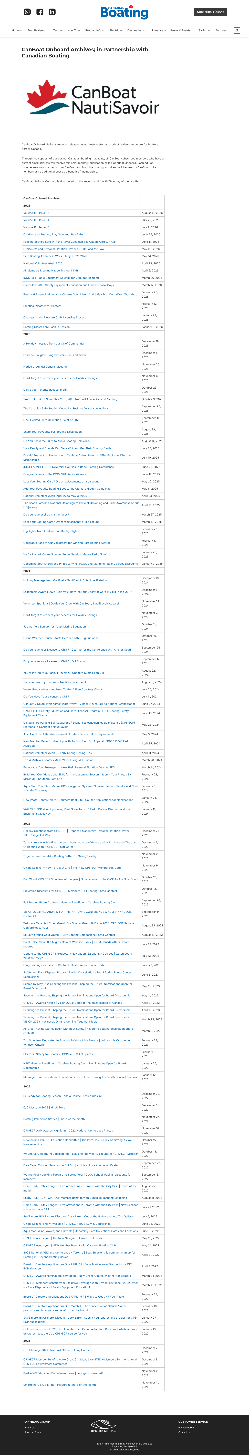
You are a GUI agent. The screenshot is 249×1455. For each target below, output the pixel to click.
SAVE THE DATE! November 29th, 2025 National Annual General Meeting (70, 399)
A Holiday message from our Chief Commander (53, 343)
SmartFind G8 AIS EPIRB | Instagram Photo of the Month (59, 1384)
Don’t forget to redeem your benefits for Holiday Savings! (60, 378)
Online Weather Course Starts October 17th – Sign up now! (60, 638)
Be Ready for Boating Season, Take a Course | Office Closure (62, 1096)
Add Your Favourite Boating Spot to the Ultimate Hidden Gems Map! (67, 488)
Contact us (184, 1432)
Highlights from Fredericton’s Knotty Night (50, 531)
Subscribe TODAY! (210, 12)
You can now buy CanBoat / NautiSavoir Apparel (54, 682)
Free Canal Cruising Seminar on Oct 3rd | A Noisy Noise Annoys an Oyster (71, 1165)
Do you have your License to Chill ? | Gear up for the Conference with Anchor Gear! (77, 649)
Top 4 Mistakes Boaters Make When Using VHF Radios (58, 760)
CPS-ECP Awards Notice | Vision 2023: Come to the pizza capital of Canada (72, 1002)
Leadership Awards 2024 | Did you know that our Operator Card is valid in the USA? (77, 591)
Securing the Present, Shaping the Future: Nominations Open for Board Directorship (76, 995)
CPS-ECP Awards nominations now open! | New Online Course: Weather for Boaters (77, 1275)
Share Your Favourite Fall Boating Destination (52, 431)
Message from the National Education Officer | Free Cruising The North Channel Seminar (80, 1077)
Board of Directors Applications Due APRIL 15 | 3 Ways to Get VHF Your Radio (73, 1296)
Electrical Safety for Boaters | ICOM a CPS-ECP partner (59, 1054)
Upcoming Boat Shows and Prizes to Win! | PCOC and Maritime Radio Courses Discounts (80, 563)
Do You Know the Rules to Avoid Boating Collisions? (56, 441)
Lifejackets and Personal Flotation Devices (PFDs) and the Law (63, 249)
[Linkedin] (52, 11)
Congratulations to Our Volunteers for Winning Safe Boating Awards (66, 542)
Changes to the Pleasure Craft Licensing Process (54, 317)
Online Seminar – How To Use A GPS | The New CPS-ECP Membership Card (72, 867)
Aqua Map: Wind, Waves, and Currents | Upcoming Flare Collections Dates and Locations (80, 1231)
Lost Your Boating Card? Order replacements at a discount (61, 481)
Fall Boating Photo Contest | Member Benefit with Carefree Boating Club (70, 902)
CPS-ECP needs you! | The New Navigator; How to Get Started (64, 1238)
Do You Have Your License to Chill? (46, 696)
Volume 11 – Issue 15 (36, 213)
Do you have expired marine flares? (46, 514)
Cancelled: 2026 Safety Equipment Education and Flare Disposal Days (68, 285)
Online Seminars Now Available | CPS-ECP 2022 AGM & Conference (66, 1223)
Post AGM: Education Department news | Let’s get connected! (63, 1373)
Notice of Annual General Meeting (45, 366)
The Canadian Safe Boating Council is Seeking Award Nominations (66, 408)
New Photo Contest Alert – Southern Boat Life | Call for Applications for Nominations (78, 800)
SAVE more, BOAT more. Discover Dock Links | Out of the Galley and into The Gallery (78, 1216)
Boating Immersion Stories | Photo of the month (54, 1119)
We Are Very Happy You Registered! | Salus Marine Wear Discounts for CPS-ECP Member (80, 1153)
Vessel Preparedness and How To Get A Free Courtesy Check (62, 689)
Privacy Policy (186, 1427)
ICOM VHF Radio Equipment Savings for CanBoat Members (61, 277)
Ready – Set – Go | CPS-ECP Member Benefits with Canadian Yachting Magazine (75, 1197)
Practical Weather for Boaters (42, 306)
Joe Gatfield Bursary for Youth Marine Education (54, 626)
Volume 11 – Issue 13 (36, 227)
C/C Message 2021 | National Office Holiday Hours (56, 1350)
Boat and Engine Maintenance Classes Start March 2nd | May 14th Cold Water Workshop (80, 294)
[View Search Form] (237, 30)
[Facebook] (39, 11)
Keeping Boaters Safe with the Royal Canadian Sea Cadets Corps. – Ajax (69, 241)
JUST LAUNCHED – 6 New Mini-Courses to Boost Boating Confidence (68, 467)
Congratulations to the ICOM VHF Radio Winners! (54, 474)
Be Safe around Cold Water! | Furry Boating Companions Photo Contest (69, 934)
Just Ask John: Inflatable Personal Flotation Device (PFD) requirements (68, 734)
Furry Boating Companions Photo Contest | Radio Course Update (65, 965)
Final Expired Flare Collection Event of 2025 (51, 420)
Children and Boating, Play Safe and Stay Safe (53, 234)
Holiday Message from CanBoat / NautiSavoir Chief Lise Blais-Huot (66, 580)
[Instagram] (27, 11)
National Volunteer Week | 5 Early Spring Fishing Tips (57, 753)
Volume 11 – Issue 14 (36, 220)
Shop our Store (32, 1432)
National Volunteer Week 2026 (43, 263)
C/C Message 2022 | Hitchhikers (44, 1107)
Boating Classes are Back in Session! (46, 327)
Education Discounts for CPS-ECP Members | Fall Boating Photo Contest (70, 891)
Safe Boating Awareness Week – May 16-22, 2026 (55, 256)
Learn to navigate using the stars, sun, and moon (54, 355)
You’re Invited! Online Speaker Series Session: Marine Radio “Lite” (65, 554)
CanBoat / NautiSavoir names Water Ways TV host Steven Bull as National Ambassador (79, 703)
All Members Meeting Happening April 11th (50, 270)
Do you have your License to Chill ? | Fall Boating (55, 661)
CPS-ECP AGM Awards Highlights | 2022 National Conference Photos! (68, 1130)
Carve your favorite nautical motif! (45, 389)
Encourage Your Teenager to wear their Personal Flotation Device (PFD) (69, 767)
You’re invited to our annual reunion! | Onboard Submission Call (64, 672)
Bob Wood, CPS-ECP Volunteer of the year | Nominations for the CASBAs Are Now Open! (80, 879)
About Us (29, 1427)
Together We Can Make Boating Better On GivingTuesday (60, 856)
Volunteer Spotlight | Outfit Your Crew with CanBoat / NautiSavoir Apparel (71, 603)
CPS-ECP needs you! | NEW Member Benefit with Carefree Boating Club (69, 1245)
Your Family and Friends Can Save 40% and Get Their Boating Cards (67, 448)
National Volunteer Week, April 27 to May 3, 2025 (55, 496)
